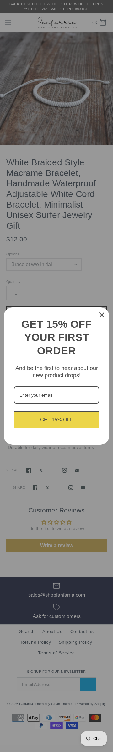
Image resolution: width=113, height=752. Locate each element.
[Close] (101, 314)
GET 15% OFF (56, 419)
